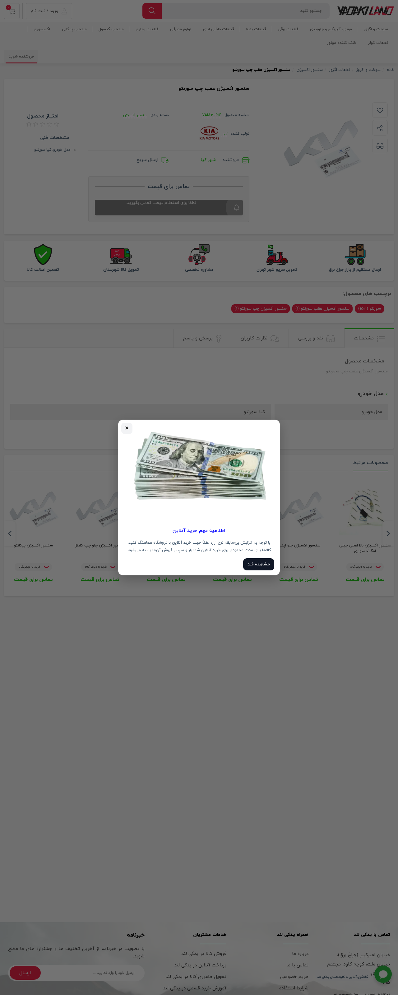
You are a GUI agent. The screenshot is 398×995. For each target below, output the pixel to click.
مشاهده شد (259, 564)
